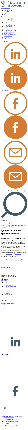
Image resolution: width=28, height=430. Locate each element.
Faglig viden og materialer (10, 34)
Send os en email (8, 140)
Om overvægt (7, 24)
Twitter (5, 405)
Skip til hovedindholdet (6, 1)
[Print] (11, 259)
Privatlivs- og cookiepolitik (11, 425)
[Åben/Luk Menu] (12, 19)
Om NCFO (6, 12)
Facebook (6, 90)
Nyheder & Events (8, 10)
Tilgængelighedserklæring (11, 421)
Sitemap (7, 423)
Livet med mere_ (8, 33)
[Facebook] (5, 260)
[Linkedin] (4, 260)
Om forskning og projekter (10, 25)
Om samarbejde (7, 293)
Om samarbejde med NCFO (10, 30)
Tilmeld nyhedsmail (8, 37)
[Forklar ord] (21, 260)
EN (4, 14)
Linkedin (6, 41)
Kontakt (5, 13)
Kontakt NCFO (7, 38)
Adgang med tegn (9, 419)
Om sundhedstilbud (8, 26)
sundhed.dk (18, 254)
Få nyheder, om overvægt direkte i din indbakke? (12, 416)
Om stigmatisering (8, 28)
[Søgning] (1, 17)
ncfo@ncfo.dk (4, 280)
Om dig (5, 22)
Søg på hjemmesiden (5, 190)
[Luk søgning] (7, 20)
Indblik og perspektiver (9, 32)
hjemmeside (9, 254)
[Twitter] (6, 260)
